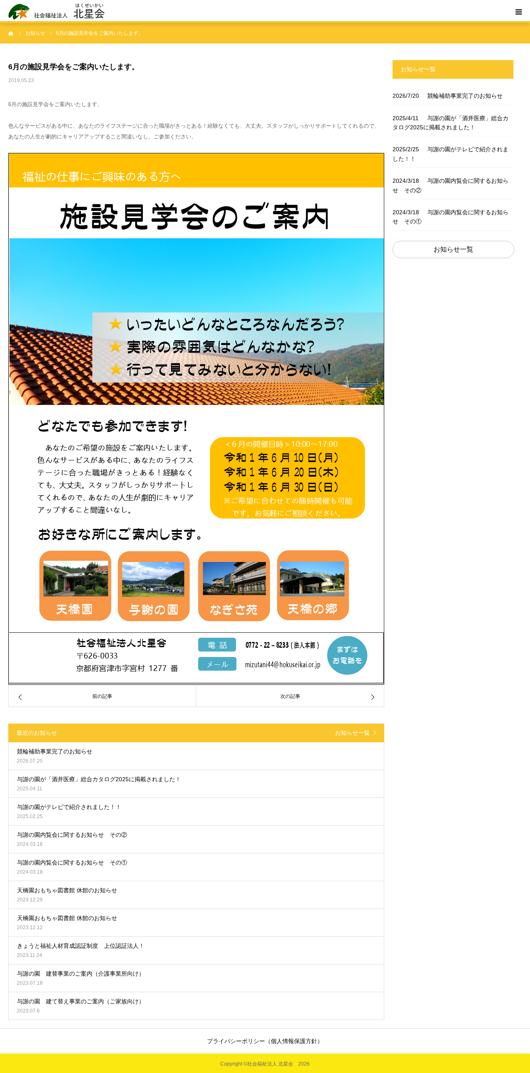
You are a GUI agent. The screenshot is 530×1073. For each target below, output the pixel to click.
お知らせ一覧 (352, 732)
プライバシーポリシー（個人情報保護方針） (265, 1041)
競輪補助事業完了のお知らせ (448, 95)
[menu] (518, 11)
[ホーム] (11, 33)
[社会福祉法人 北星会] (59, 12)
